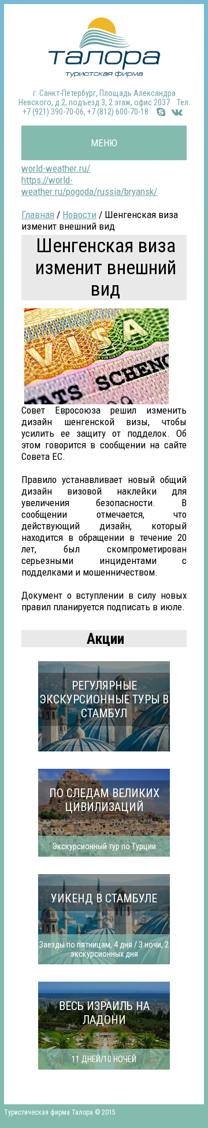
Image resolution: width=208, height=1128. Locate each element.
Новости (79, 214)
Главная (37, 214)
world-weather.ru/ (55, 168)
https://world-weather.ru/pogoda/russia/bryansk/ (89, 185)
